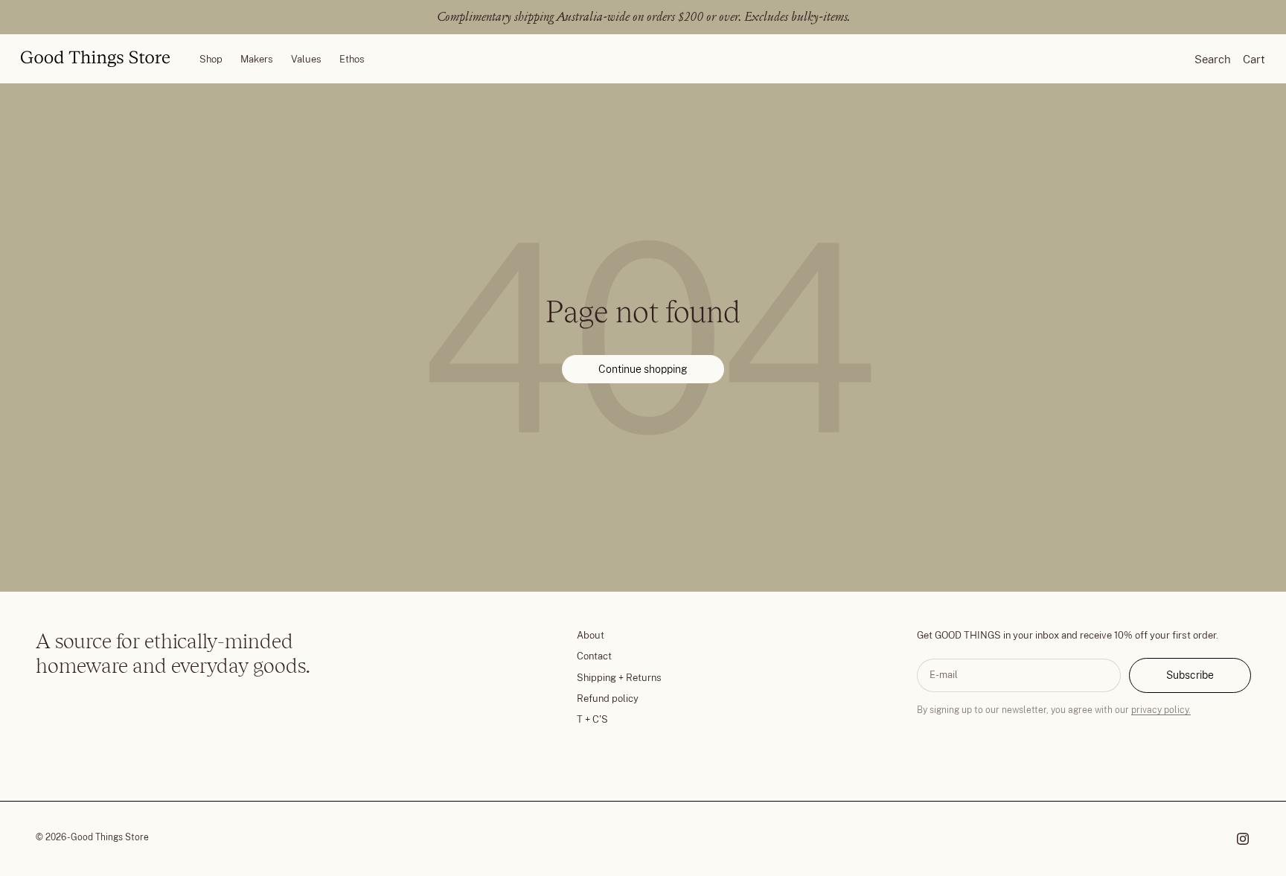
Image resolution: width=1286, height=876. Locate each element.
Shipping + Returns (619, 677)
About (590, 635)
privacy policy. (1161, 710)
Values (306, 58)
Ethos (352, 58)
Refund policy (608, 698)
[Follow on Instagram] (1242, 838)
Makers (256, 58)
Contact (594, 656)
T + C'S (592, 719)
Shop (211, 58)
